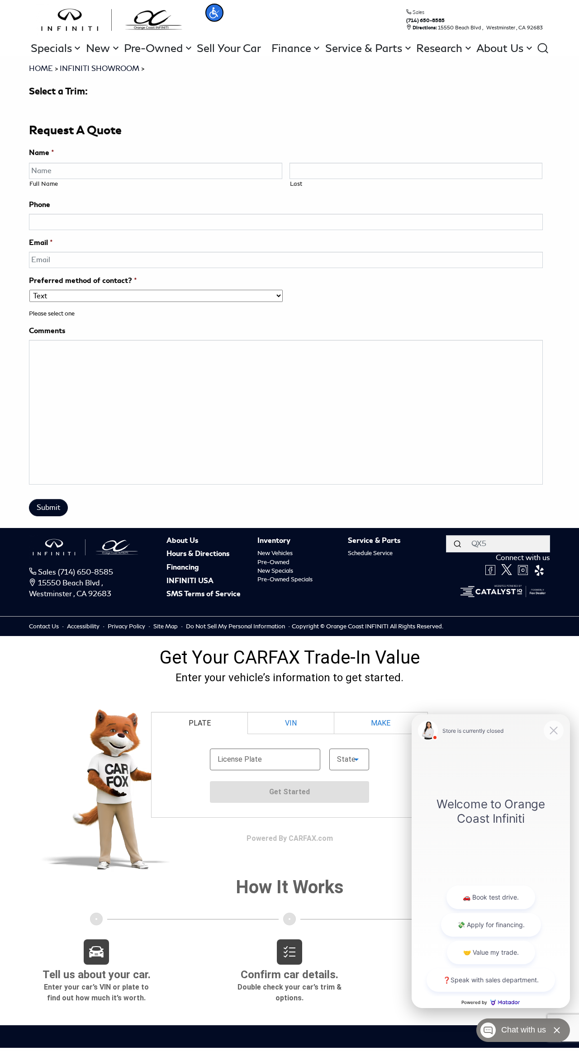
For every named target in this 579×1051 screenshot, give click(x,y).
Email (41, 242)
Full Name (43, 183)
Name (41, 152)
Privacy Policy (127, 626)
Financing (182, 568)
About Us (182, 541)
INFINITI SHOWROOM (99, 68)
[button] (214, 13)
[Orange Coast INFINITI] (111, 18)
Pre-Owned (273, 562)
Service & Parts (374, 541)
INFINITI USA (190, 581)
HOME (41, 68)
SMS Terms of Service (203, 594)
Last (296, 183)
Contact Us (44, 626)
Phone (39, 204)
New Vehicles (275, 553)
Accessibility (84, 626)
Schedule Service (370, 553)
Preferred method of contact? (83, 280)
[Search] (457, 543)
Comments (47, 330)
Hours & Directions (197, 554)
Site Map (166, 626)
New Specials (275, 570)
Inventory (273, 541)
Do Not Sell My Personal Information (236, 626)
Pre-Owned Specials (285, 579)
